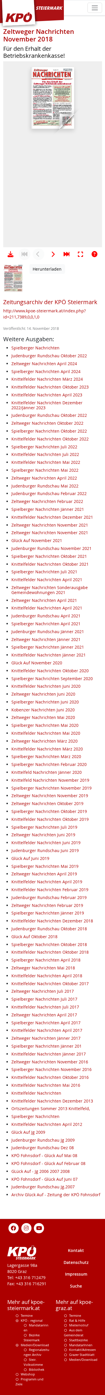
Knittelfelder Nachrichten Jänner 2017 (48, 1054)
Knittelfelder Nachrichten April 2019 (46, 881)
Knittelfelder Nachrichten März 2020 (47, 749)
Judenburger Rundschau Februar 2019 (49, 897)
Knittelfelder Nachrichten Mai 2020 (45, 733)
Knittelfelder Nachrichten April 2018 (46, 975)
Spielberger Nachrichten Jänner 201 (46, 1046)
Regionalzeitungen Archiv (36, 1352)
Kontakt (76, 1250)
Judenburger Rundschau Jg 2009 (43, 1140)
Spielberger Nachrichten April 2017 (45, 1022)
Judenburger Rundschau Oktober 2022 (49, 355)
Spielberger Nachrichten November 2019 (51, 788)
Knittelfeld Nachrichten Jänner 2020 (46, 772)
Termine (27, 1315)
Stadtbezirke (78, 1340)
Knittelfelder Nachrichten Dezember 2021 (52, 517)
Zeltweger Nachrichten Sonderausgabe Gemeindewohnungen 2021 (49, 590)
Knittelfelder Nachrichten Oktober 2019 (50, 819)
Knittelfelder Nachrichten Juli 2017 (45, 1007)
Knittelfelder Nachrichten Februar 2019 (49, 889)
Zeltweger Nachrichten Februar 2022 (47, 501)
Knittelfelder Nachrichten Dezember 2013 (52, 1101)
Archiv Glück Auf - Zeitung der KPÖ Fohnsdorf (55, 1194)
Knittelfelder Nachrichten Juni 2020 (45, 686)
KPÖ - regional (32, 1320)
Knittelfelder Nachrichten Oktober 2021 (50, 564)
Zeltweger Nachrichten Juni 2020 (43, 694)
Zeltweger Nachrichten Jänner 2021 (45, 639)
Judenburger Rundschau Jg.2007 (43, 1187)
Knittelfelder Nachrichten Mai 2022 (45, 462)
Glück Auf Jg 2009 (28, 1132)
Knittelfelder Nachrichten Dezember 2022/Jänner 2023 (47, 405)
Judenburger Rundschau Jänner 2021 (47, 631)
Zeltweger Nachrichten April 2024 (44, 363)
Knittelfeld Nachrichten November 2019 (50, 780)
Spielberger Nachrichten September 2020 (52, 678)
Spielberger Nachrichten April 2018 (45, 960)
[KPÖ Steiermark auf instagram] (26, 1227)
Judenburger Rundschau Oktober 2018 (49, 928)
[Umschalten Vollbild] (80, 254)
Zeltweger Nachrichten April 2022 (44, 478)
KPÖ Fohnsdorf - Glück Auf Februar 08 (48, 1163)
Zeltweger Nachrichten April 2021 (44, 600)
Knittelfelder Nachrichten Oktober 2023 (50, 387)
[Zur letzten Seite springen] (66, 254)
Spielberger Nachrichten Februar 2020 (49, 764)
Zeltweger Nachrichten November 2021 (49, 525)
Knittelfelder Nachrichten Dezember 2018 (52, 921)
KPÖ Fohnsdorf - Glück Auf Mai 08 (44, 1155)
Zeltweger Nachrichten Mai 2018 (43, 968)
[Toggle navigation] (95, 8)
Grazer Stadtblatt (81, 1354)
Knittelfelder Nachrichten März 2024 (47, 379)
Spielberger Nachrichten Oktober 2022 (49, 431)
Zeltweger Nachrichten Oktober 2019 (47, 803)
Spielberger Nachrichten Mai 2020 (44, 725)
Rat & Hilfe (77, 1320)
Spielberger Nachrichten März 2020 (46, 756)
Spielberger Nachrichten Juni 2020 (45, 702)
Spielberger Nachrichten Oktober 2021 (49, 556)
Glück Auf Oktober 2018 (34, 936)
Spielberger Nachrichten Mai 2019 (44, 866)
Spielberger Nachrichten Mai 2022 (44, 470)
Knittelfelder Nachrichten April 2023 (46, 395)
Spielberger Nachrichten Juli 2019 (44, 827)
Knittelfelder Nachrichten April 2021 (46, 579)
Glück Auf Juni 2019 (30, 858)
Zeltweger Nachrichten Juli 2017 (42, 991)
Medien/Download (35, 1345)
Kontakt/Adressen (82, 1349)
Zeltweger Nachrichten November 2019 (49, 795)
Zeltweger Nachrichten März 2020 (44, 741)
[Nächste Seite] (52, 254)
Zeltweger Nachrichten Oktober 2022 (47, 423)
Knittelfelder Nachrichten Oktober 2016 (50, 1077)
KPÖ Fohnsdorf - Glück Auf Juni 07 (44, 1179)
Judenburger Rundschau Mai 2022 (44, 486)
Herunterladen (47, 269)
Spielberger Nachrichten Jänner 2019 (47, 913)
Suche (76, 1286)
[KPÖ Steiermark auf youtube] (39, 1227)
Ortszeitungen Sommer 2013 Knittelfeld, (50, 1108)
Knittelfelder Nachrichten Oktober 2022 (50, 439)
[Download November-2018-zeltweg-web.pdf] (10, 254)
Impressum (76, 1274)
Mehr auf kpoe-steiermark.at (26, 1305)
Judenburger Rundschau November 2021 (51, 548)
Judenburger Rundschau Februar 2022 (49, 493)
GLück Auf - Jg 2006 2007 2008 (40, 1171)
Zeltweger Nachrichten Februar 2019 (47, 905)
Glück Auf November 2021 (36, 540)
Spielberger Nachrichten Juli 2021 (44, 571)
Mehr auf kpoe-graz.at (74, 1305)
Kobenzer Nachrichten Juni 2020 (43, 710)
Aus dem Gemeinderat (73, 1332)
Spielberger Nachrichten (35, 348)
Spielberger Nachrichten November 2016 (51, 1069)
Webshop (28, 1374)
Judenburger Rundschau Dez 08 (42, 1147)
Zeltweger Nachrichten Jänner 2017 (45, 1038)
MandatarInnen (80, 1345)
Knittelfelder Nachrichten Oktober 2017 (50, 983)
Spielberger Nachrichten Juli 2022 (44, 447)
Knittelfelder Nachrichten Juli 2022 (45, 454)
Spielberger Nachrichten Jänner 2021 (47, 509)
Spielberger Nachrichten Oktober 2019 (49, 811)
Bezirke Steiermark (32, 1337)
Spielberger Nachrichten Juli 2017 (44, 999)
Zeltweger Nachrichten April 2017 (44, 1015)
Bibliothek (36, 1369)
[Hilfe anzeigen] (94, 254)
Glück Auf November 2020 (36, 663)
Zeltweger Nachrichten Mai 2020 (43, 717)
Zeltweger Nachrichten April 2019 (44, 874)
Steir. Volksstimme (33, 1362)
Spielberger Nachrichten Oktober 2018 (49, 944)
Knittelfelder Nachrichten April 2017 (46, 1030)
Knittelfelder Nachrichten (36, 1093)
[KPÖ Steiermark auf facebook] (13, 1227)
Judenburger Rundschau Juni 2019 (45, 850)
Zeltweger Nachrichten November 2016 (49, 1062)
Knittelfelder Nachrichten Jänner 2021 (48, 655)
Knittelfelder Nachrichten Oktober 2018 (50, 952)
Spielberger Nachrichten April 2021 (45, 623)
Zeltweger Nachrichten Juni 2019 (43, 834)
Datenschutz (76, 1262)
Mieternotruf (78, 1325)
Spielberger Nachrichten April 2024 (45, 371)
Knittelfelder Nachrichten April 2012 (46, 1124)
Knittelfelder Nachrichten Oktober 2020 (50, 670)
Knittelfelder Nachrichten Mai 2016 (45, 1085)
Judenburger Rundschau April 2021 (45, 616)
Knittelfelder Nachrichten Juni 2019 (45, 842)
